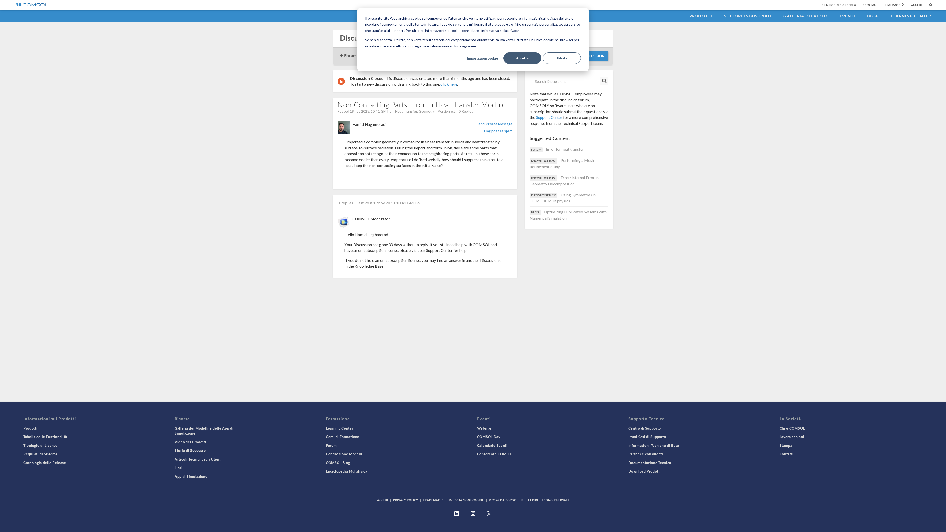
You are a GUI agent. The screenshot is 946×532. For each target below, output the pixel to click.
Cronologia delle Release (44, 462)
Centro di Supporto (839, 5)
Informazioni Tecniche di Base (653, 445)
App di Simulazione (191, 476)
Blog (873, 16)
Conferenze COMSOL (495, 453)
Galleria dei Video (805, 16)
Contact (870, 5)
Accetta (522, 58)
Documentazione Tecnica (649, 462)
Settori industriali (748, 16)
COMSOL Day (488, 436)
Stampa (786, 445)
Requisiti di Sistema (40, 453)
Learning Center (911, 16)
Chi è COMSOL (792, 428)
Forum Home (356, 55)
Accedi (916, 5)
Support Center (549, 117)
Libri (179, 467)
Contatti (787, 453)
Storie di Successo (190, 450)
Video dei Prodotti (190, 441)
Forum (331, 445)
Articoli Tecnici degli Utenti (198, 459)
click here (448, 84)
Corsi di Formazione (342, 436)
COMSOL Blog (338, 462)
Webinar (484, 428)
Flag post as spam (498, 131)
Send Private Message (494, 124)
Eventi (847, 16)
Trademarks (433, 500)
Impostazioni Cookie (466, 500)
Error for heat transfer (565, 149)
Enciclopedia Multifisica (346, 471)
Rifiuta (562, 58)
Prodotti (700, 16)
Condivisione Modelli (344, 453)
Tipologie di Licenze (40, 445)
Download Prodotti (644, 471)
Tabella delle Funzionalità (45, 436)
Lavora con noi (792, 436)
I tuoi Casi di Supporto (647, 436)
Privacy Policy (405, 500)
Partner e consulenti (645, 453)
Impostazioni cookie (482, 58)
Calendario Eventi (492, 445)
